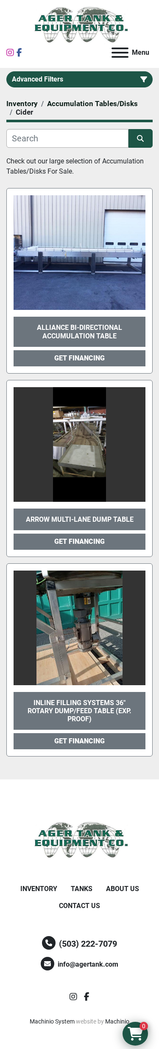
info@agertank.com (88, 964)
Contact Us (79, 906)
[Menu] (120, 53)
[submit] (140, 138)
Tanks (81, 889)
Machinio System (52, 1021)
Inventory (38, 889)
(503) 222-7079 (88, 944)
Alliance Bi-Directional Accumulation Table (79, 331)
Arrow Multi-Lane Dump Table (80, 519)
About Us (122, 889)
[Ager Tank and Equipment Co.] (79, 840)
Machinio (117, 1021)
